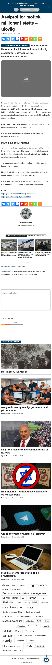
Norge (47, 621)
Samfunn (7, 635)
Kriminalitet (8, 616)
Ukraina (31, 641)
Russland (30, 631)
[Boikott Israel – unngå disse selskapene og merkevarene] (26, 476)
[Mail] (26, 229)
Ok (16, 10)
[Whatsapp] (35, 39)
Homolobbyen (9, 607)
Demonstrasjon (16, 589)
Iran (21, 607)
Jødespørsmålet (12, 612)
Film (42, 598)
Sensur (19, 636)
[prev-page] (24, 261)
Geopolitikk (30, 602)
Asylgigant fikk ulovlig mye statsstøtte (16, 197)
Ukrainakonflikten (11, 646)
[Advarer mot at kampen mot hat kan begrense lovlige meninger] (43, 245)
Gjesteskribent (6, 456)
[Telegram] (8, 39)
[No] (49, 6)
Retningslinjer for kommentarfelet (13, 266)
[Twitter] (13, 39)
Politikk (7, 631)
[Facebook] (17, 39)
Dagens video (37, 585)
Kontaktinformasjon (18, 658)
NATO (39, 621)
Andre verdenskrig (18, 585)
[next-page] (27, 261)
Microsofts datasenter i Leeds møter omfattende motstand (9, 254)
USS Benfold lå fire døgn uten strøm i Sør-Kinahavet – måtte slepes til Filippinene (25, 255)
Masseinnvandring (12, 621)
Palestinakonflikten (34, 626)
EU (23, 598)
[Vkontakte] (4, 39)
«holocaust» (6, 651)
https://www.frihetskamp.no (26, 225)
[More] (40, 39)
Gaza (19, 602)
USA (28, 646)
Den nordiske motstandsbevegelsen (24, 593)
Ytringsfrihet (39, 646)
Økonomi (17, 651)
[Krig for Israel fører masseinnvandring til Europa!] (26, 434)
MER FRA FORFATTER (36, 236)
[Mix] (31, 39)
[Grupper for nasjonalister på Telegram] (26, 518)
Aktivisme (5, 585)
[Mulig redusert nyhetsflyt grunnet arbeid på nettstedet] (26, 391)
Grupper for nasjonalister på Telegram (23, 533)
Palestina (21, 626)
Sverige (7, 641)
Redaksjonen (7, 34)
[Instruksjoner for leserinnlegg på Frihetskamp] (26, 557)
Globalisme (44, 602)
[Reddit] (26, 39)
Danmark (5, 589)
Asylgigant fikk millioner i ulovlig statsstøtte (18, 194)
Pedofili (46, 626)
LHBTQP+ (38, 617)
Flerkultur (8, 602)
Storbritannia (40, 636)
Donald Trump (10, 597)
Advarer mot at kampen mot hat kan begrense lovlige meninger (43, 254)
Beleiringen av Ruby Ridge (14, 372)
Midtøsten (30, 621)
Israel (30, 607)
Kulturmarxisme (24, 617)
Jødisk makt (32, 612)
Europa (32, 597)
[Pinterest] (22, 39)
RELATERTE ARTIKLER (16, 236)
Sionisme (28, 636)
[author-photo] (26, 214)
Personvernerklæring (33, 658)
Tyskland (20, 641)
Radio (18, 631)
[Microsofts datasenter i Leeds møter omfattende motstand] (9, 245)
